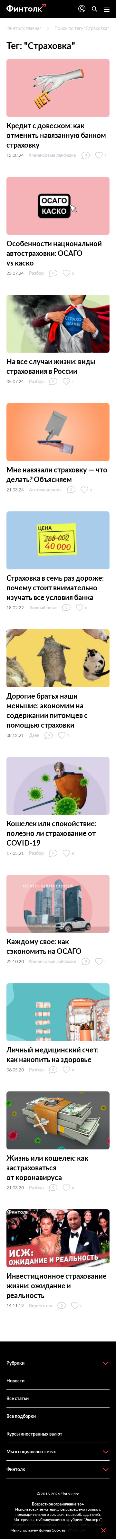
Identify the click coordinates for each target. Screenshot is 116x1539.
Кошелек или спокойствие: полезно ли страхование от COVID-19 (51, 833)
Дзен (34, 735)
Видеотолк (40, 1305)
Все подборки (21, 1416)
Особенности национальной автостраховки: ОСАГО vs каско (54, 253)
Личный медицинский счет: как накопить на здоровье (52, 1054)
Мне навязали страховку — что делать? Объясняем (56, 474)
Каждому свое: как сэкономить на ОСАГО (44, 946)
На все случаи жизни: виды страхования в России (50, 366)
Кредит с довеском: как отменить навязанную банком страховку (56, 135)
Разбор (36, 273)
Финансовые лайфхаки (52, 155)
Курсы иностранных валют (34, 1434)
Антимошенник (45, 489)
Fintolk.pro (70, 1493)
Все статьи (17, 1398)
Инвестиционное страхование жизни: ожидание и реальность (56, 1286)
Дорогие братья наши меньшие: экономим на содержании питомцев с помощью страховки (47, 710)
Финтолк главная (24, 28)
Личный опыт (43, 607)
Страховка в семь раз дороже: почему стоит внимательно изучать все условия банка (55, 588)
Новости (15, 1380)
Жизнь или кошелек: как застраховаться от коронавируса (47, 1168)
